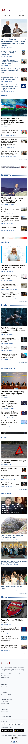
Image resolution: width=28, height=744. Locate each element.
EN (11, 741)
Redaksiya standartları (6, 699)
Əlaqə (2, 697)
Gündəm (5, 305)
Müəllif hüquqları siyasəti (7, 714)
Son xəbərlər (4, 684)
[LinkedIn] (19, 724)
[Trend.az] (5, 10)
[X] (9, 724)
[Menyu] (25, 10)
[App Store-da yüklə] (7, 730)
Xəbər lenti (21, 15)
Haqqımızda (4, 692)
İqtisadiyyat (6, 175)
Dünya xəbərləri (8, 368)
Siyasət (4, 95)
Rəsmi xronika (4, 686)
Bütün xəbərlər (22, 159)
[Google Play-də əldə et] (19, 730)
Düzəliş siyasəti (4, 701)
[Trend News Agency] (5, 663)
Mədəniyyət (6, 493)
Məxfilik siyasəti (4, 711)
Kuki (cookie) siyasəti (6, 716)
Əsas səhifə (7, 15)
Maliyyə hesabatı (5, 703)
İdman (4, 597)
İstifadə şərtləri (4, 709)
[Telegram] (15, 724)
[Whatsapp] (2, 724)
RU (16, 741)
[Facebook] (5, 724)
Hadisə (4, 437)
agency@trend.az (5, 677)
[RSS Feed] (22, 724)
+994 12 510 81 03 (5, 675)
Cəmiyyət (5, 242)
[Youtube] (12, 724)
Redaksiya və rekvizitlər (6, 694)
